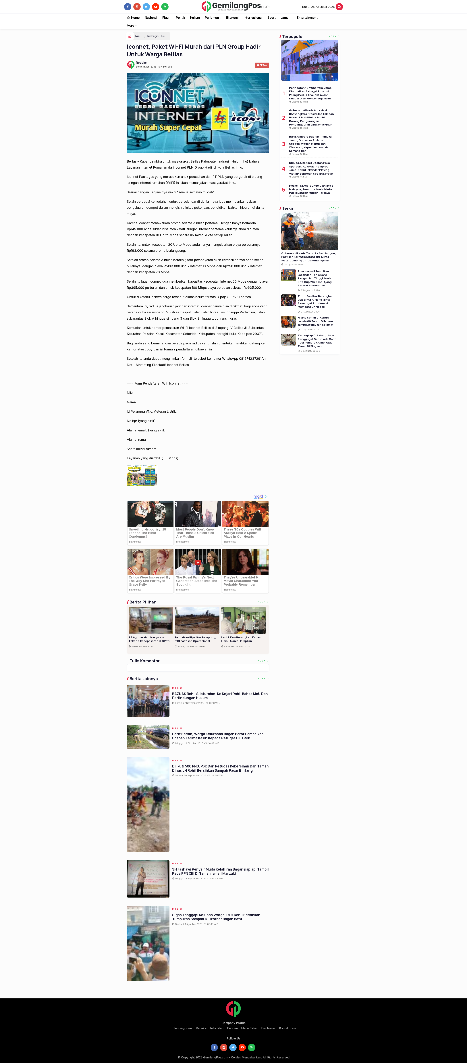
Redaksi (141, 63)
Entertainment (307, 18)
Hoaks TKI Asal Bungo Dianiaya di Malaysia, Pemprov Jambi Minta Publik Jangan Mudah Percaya (311, 189)
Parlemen (212, 18)
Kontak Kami (287, 1028)
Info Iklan (216, 1028)
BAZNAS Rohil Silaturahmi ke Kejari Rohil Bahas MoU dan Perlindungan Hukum (220, 695)
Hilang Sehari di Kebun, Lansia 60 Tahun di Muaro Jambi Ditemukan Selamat (315, 321)
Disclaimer (268, 1028)
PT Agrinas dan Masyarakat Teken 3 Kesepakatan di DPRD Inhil (149, 639)
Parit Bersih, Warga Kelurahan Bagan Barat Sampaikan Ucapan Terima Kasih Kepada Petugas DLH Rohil (218, 736)
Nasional (151, 18)
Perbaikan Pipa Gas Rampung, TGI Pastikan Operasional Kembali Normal (195, 639)
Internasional (253, 18)
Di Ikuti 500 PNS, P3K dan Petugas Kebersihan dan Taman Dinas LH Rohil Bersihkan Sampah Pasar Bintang (220, 768)
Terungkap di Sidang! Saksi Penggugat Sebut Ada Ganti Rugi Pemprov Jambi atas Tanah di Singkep (317, 340)
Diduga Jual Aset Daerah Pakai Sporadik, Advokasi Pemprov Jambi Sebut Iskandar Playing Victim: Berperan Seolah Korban (311, 168)
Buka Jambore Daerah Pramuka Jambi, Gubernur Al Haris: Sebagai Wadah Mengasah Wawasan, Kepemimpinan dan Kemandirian (310, 144)
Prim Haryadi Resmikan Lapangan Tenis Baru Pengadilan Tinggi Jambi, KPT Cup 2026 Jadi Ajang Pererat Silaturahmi (315, 278)
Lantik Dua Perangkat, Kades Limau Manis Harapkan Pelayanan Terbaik (241, 639)
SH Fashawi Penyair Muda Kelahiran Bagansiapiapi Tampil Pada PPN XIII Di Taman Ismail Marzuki (220, 871)
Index (262, 602)
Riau (165, 18)
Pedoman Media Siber (242, 1028)
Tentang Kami (182, 1028)
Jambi (285, 18)
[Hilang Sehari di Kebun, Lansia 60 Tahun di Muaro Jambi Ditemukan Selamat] (288, 322)
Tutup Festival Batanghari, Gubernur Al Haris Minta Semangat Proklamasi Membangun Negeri (316, 301)
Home (135, 18)
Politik (180, 18)
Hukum (195, 18)
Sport (271, 18)
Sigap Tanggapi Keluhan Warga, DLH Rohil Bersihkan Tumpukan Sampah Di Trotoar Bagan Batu (216, 916)
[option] (152, 629)
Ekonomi (232, 18)
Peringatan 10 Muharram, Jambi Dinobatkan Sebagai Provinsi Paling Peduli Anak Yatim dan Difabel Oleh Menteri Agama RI (310, 93)
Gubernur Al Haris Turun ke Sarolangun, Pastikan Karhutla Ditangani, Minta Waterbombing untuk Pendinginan (308, 256)
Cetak (263, 65)
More (130, 25)
